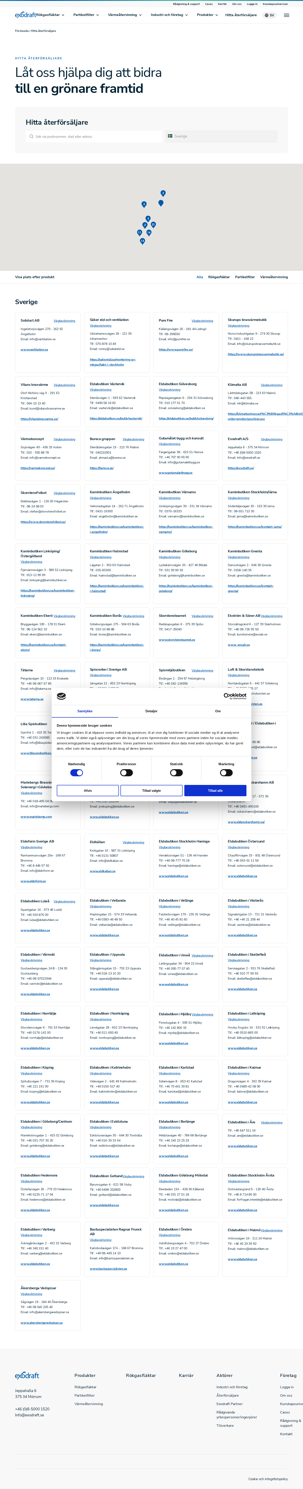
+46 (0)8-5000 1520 (32, 1408)
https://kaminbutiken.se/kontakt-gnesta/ (251, 588)
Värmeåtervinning (122, 14)
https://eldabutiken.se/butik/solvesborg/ (186, 418)
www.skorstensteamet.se (177, 640)
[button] (160, 203)
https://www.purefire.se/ (176, 349)
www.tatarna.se (32, 699)
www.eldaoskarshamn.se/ (246, 822)
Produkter (205, 14)
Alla (200, 277)
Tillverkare (225, 1425)
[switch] (126, 772)
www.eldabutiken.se (242, 757)
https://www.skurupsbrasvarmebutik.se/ (255, 354)
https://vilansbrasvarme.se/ (39, 419)
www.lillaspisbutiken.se (38, 753)
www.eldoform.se (33, 881)
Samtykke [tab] (85, 711)
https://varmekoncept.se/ (38, 468)
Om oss (237, 4)
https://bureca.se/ (102, 468)
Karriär (222, 4)
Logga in (252, 4)
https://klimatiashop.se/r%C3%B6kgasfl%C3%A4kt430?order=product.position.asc (255, 416)
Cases (209, 4)
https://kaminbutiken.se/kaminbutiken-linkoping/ (48, 593)
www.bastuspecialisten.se (108, 1269)
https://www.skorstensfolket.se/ (43, 522)
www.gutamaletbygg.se (176, 473)
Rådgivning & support (186, 4)
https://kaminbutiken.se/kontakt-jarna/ (255, 527)
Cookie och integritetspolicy (268, 1479)
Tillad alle (215, 790)
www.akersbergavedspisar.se (42, 1323)
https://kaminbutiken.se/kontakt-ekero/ (44, 647)
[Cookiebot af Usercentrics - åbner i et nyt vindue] (227, 696)
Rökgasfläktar (48, 14)
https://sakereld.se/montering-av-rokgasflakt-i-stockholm (113, 362)
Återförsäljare (227, 1395)
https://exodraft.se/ (241, 468)
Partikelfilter (83, 14)
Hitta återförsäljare (241, 15)
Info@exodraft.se (29, 1415)
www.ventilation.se (34, 349)
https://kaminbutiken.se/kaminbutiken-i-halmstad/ (117, 588)
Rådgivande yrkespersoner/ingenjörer (236, 1415)
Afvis (88, 790)
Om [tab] (218, 711)
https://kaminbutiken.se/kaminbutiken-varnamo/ (186, 529)
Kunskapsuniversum (275, 4)
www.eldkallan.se (103, 871)
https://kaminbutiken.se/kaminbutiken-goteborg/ (186, 588)
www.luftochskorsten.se (245, 704)
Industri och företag (167, 14)
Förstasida (22, 31)
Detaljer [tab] (152, 711)
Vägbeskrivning (64, 321)
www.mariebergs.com (36, 817)
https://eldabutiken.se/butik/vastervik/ (116, 418)
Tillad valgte (151, 790)
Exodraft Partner (229, 1404)
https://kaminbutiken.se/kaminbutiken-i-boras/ (117, 647)
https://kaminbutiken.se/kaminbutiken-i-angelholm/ (117, 529)
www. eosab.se (239, 645)
